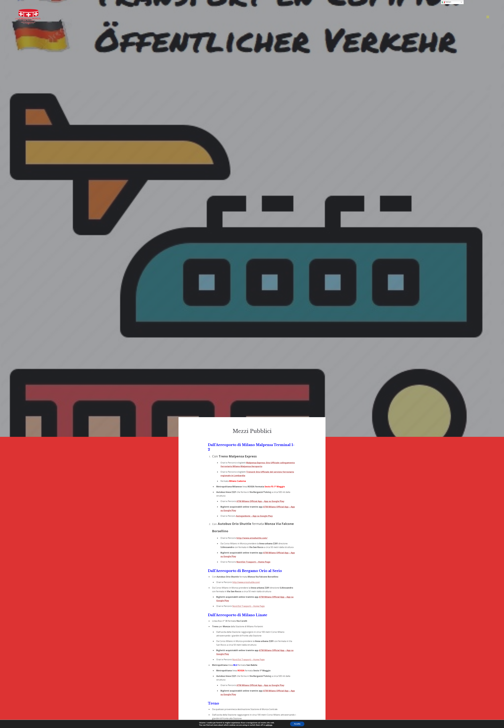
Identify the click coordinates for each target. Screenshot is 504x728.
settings (269, 725)
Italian (448, 2)
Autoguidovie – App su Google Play (254, 516)
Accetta (297, 724)
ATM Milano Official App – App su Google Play (260, 501)
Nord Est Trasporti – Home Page (253, 561)
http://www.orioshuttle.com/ (252, 538)
